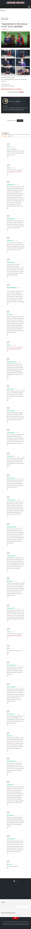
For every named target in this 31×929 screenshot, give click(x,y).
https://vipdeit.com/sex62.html (14, 171)
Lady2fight (4, 29)
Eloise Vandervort (11, 665)
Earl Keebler (10, 784)
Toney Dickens (10, 714)
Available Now (4, 18)
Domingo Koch (10, 184)
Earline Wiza (10, 456)
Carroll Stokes (10, 839)
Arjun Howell (10, 815)
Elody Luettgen (11, 218)
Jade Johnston (11, 432)
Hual (8, 648)
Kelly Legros (10, 240)
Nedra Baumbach (11, 761)
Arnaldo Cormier (11, 555)
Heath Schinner (11, 410)
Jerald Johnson (11, 500)
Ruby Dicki (9, 736)
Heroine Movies (15, 2)
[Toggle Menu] (29, 7)
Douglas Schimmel (12, 362)
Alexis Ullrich (10, 389)
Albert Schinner (11, 478)
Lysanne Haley (10, 262)
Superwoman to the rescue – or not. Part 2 (11, 89)
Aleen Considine (11, 687)
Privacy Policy (26, 921)
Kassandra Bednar (11, 527)
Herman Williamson (12, 287)
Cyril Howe (9, 314)
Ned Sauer (9, 581)
